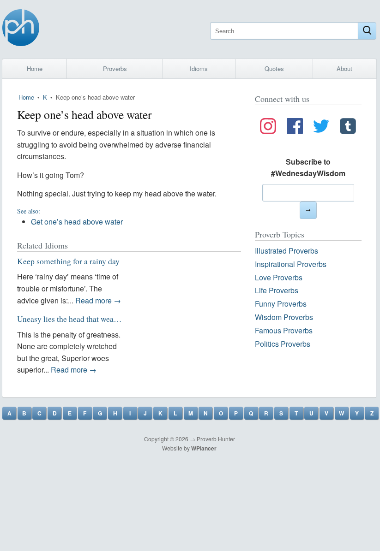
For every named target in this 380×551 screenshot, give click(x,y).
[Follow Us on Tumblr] (348, 127)
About (344, 68)
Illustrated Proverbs (286, 250)
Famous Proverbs (284, 330)
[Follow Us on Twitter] (321, 127)
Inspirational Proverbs (290, 264)
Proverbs (115, 68)
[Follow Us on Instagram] (268, 127)
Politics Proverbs (282, 343)
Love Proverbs (278, 277)
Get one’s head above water (77, 221)
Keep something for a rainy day (68, 261)
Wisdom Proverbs (284, 317)
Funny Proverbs (281, 303)
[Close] (367, 31)
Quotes (274, 68)
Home (34, 68)
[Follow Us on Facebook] (295, 127)
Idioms (199, 68)
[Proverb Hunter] (20, 29)
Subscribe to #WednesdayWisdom (308, 167)
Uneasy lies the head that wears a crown (82, 318)
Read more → (98, 300)
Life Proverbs (276, 290)
